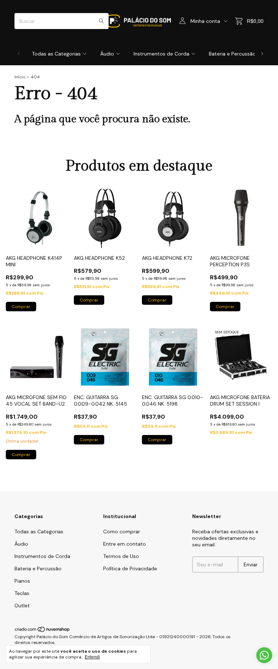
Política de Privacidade (130, 568)
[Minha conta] (182, 21)
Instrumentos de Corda (161, 53)
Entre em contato (124, 544)
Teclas (21, 593)
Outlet (22, 605)
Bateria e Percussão (232, 53)
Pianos (22, 581)
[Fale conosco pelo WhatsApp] (264, 655)
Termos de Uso (121, 556)
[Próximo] (262, 53)
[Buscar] (101, 21)
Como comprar (121, 531)
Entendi (92, 657)
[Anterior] (19, 53)
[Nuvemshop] (42, 631)
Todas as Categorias (56, 53)
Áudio (107, 53)
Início (19, 77)
